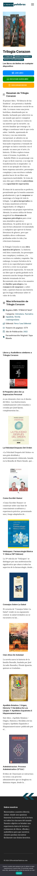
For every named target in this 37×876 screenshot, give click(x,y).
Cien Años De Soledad (13, 655)
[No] (35, 870)
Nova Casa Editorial (22, 323)
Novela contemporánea (13, 59)
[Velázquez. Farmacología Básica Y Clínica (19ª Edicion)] (18, 546)
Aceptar (19, 873)
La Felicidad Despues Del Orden (17, 448)
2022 (25, 331)
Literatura (8, 56)
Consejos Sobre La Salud (14, 604)
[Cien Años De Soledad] (18, 650)
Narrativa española (23, 56)
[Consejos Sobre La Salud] (18, 600)
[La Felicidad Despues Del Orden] (18, 443)
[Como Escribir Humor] (18, 493)
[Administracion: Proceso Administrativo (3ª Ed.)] (18, 762)
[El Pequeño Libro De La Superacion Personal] (18, 387)
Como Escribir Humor (12, 498)
